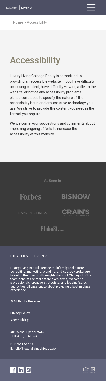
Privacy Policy (20, 313)
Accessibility (19, 320)
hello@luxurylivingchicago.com (36, 348)
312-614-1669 (23, 344)
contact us (29, 98)
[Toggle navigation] (91, 7)
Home (18, 22)
